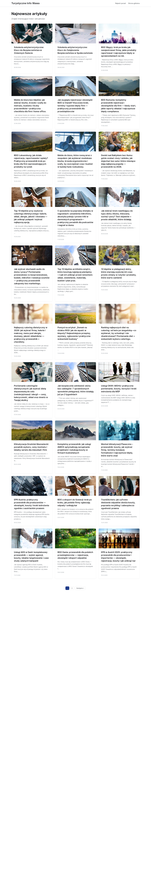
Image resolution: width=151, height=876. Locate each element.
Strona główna (134, 3)
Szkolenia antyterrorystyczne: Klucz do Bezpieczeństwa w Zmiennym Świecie (29, 50)
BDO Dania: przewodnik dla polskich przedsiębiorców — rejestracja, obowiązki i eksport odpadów (75, 555)
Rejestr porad (120, 3)
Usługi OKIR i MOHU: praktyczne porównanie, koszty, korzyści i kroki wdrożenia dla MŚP (118, 389)
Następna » (80, 588)
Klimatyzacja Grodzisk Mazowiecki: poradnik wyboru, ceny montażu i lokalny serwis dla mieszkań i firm (31, 447)
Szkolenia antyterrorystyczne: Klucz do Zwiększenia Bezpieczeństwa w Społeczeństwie (75, 50)
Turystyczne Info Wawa (25, 3)
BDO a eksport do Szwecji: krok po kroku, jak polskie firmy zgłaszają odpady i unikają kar (75, 502)
